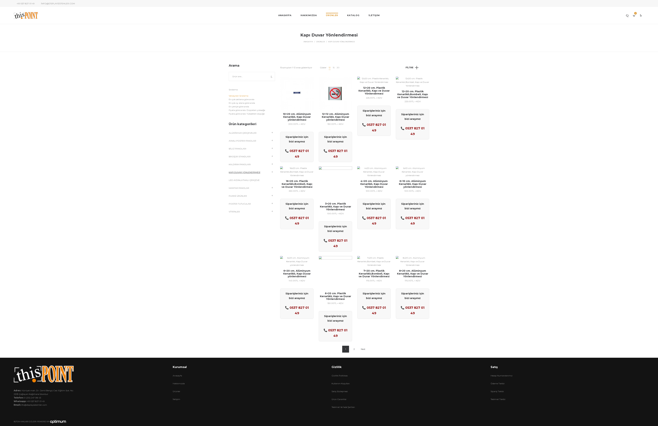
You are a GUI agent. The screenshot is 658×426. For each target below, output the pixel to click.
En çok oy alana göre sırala (242, 103)
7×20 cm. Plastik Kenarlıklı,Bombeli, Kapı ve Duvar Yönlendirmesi (374, 273)
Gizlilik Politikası (340, 375)
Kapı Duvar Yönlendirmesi (244, 172)
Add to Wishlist (308, 82)
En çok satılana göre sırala (241, 99)
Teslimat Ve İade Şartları (343, 407)
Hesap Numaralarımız (502, 375)
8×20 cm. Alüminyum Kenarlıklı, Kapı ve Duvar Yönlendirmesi (412, 273)
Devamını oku (297, 104)
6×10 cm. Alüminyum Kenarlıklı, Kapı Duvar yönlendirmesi (412, 184)
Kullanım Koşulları (341, 383)
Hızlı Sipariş (297, 92)
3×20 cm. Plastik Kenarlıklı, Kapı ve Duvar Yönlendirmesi (335, 206)
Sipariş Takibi (497, 391)
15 (333, 67)
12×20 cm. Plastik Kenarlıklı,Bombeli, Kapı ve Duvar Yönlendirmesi (412, 94)
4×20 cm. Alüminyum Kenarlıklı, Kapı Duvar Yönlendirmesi (374, 184)
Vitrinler (234, 211)
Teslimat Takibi (498, 399)
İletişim (176, 399)
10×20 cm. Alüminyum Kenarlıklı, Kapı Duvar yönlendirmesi (297, 116)
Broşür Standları (240, 156)
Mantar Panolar (239, 188)
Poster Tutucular (240, 203)
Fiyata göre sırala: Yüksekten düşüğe (247, 113)
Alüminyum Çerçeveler (243, 133)
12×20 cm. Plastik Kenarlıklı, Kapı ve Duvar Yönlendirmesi (374, 90)
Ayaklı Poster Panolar (242, 140)
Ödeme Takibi (497, 383)
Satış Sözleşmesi (340, 391)
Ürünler (320, 42)
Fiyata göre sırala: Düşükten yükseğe (247, 110)
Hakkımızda (179, 383)
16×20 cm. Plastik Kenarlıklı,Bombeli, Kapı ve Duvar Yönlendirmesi (297, 184)
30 (338, 67)
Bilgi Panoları (237, 148)
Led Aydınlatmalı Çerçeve (244, 180)
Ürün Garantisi (339, 399)
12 (330, 67)
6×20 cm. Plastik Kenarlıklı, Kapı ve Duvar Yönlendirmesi (335, 296)
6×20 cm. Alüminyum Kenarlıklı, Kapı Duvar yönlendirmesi (297, 273)
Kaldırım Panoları (240, 164)
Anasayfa (308, 42)
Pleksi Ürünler (238, 196)
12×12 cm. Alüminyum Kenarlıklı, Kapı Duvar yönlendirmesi (335, 116)
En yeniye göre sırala (239, 106)
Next (363, 349)
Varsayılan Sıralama (238, 95)
